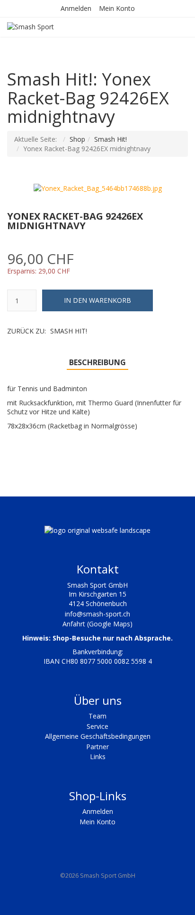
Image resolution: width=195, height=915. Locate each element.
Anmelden (76, 8)
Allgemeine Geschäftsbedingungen (98, 736)
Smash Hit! (110, 139)
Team (97, 715)
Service (97, 726)
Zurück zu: (47, 330)
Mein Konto (117, 8)
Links (98, 756)
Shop (77, 139)
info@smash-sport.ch (97, 613)
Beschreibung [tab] (97, 362)
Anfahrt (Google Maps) (97, 623)
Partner (97, 746)
